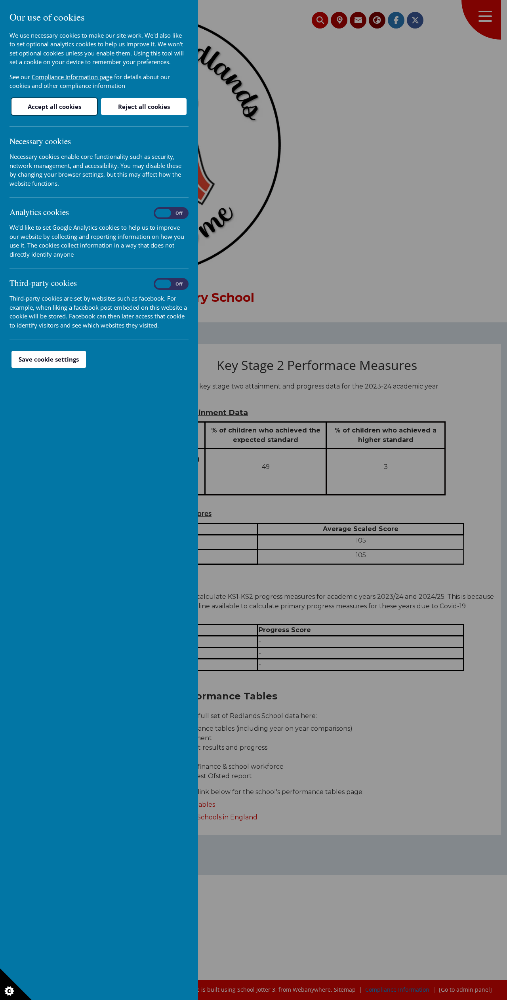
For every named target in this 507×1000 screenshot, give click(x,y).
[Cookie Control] (16, 984)
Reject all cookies (144, 106)
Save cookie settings (49, 359)
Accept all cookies (54, 106)
